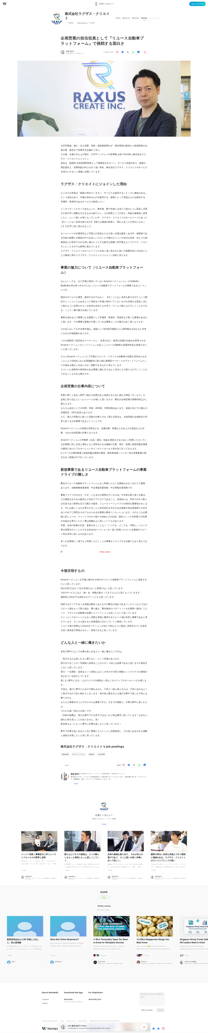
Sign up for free (197, 4)
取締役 (92, 754)
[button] (50, 992)
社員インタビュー (104, 815)
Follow (70, 23)
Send (160, 1010)
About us (126, 18)
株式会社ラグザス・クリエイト (87, 16)
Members (135, 18)
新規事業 (66, 754)
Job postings (154, 18)
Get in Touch (147, 1010)
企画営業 (102, 754)
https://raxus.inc (82, 23)
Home (118, 18)
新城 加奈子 (70, 51)
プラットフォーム (79, 754)
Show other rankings (103, 910)
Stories (144, 18)
